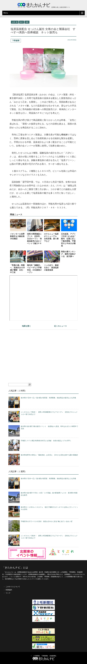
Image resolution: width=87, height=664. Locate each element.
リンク (8, 593)
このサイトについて (13, 587)
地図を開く (26, 326)
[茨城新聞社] (43, 615)
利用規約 (9, 590)
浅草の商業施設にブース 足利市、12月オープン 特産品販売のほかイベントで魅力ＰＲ (34, 238)
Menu (5, 13)
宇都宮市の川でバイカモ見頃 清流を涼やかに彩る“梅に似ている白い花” (47, 521)
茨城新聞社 (53, 656)
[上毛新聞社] (43, 604)
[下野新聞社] (43, 609)
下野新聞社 (44, 656)
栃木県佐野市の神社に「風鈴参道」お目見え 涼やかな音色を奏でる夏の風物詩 (49, 455)
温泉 (27, 22)
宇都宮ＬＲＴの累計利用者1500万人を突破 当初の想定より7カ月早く (46, 441)
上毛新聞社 (36, 656)
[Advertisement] (43, 352)
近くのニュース (60, 326)
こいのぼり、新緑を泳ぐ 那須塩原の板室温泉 (51, 267)
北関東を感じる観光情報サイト (60, 7)
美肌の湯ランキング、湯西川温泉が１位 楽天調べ (68, 254)
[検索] (29, 384)
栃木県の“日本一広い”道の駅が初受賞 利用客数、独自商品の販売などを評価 (48, 398)
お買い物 (14, 22)
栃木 (21, 22)
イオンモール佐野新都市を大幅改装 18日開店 (18, 236)
